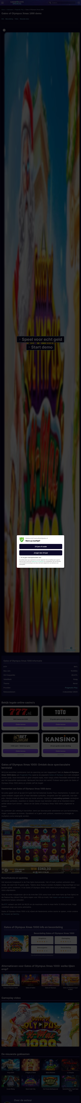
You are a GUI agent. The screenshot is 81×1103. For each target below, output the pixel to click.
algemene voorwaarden (38, 561)
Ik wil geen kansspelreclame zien (31, 557)
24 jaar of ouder (41, 546)
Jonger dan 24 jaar (41, 553)
